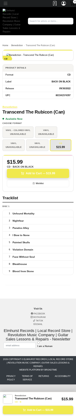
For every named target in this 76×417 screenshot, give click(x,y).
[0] (72, 4)
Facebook (39, 313)
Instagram (39, 317)
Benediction (17, 45)
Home (5, 45)
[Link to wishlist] (54, 4)
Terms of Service (27, 378)
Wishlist (40, 183)
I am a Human (44, 346)
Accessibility (63, 376)
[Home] (13, 21)
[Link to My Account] (63, 4)
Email (39, 324)
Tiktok (39, 320)
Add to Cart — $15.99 (40, 173)
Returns (44, 376)
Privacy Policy (11, 378)
